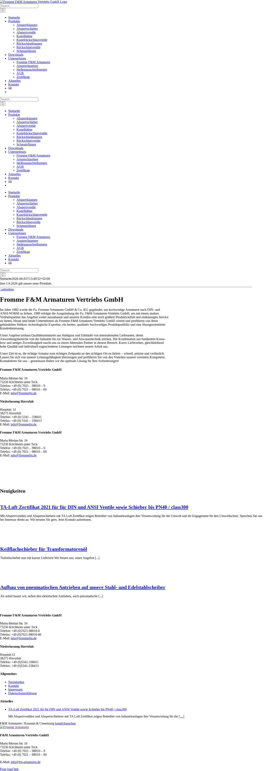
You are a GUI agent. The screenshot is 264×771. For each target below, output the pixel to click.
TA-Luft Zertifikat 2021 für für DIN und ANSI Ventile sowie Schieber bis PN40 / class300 (94, 507)
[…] (181, 716)
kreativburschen (65, 723)
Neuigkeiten (16, 682)
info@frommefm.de (24, 393)
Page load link (9, 769)
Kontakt (13, 686)
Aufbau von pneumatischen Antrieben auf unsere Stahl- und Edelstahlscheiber (82, 587)
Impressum (15, 689)
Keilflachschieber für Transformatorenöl (43, 549)
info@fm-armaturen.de (25, 762)
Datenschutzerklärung (22, 693)
